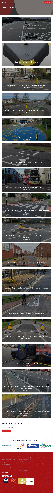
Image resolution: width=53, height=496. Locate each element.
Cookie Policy (47, 490)
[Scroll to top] (51, 490)
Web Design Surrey (26, 490)
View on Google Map (6, 464)
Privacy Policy (42, 490)
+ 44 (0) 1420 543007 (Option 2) (8, 467)
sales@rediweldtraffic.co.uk (7, 468)
